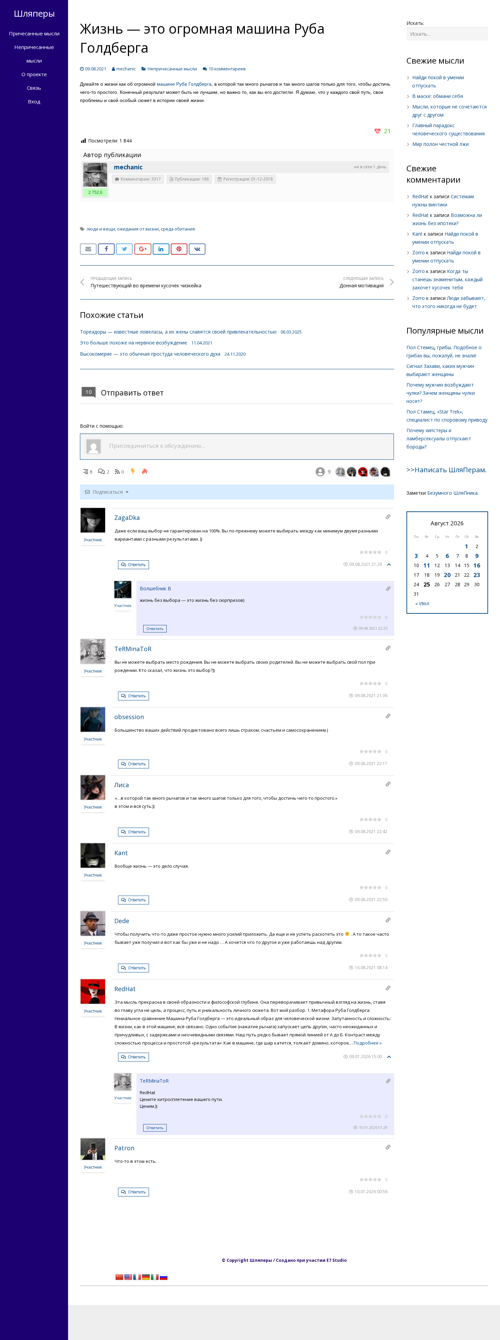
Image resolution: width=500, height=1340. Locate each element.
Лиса (121, 785)
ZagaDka (127, 517)
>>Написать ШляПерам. (446, 469)
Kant (121, 853)
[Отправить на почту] (88, 249)
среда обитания (178, 229)
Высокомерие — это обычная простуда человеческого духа (150, 354)
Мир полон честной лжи (440, 144)
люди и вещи (101, 229)
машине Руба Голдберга (184, 84)
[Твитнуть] (124, 249)
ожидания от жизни (138, 229)
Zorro (418, 252)
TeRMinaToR (132, 649)
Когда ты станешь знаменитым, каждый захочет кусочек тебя (447, 279)
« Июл (422, 603)
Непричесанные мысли (172, 69)
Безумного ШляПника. (453, 493)
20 (447, 575)
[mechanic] (95, 175)
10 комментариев (227, 69)
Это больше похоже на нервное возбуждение (133, 342)
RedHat (125, 989)
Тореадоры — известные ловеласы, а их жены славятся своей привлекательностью (178, 331)
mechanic (126, 69)
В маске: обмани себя (437, 96)
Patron (124, 1148)
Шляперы (34, 13)
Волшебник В (155, 588)
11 (426, 565)
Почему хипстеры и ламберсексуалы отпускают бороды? (438, 438)
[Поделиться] (106, 249)
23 (476, 575)
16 (476, 565)
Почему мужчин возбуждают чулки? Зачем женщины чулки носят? (440, 392)
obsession (129, 717)
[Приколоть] (179, 249)
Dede (121, 921)
